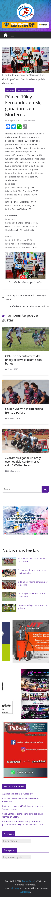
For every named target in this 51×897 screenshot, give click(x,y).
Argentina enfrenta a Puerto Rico (17, 793)
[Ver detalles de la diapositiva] (25, 25)
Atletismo (10, 90)
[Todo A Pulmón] (5, 35)
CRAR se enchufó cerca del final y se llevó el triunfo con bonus (23, 359)
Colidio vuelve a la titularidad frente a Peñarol (24, 410)
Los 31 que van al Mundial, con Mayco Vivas (26, 297)
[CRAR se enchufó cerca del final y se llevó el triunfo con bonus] (25, 328)
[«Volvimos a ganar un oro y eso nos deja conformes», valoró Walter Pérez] (25, 430)
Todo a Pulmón (29, 120)
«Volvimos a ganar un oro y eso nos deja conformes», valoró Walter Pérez (23, 461)
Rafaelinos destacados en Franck (27, 306)
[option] (25, 520)
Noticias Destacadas (25, 90)
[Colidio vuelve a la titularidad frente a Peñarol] (25, 381)
